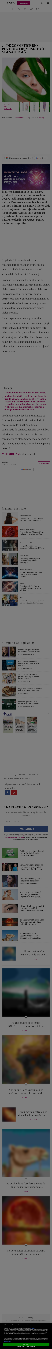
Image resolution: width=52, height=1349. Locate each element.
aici (32, 1331)
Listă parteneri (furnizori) (7, 1341)
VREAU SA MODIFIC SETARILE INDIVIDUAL (26, 1346)
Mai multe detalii (32, 1328)
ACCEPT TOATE (26, 1344)
